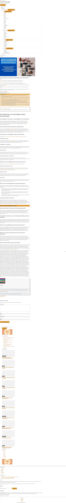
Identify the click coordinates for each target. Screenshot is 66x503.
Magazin (2, 7)
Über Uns (22, 499)
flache (12, 290)
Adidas (5, 49)
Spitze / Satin (6, 36)
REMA (5, 51)
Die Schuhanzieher (6, 52)
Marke (4, 454)
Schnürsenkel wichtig (13, 128)
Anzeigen (8, 92)
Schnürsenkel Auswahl (4, 9)
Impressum (22, 497)
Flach (5, 32)
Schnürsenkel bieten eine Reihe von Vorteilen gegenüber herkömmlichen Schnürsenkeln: (16, 136)
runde (9, 290)
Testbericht (4, 456)
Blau (4, 13)
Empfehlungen (3, 8)
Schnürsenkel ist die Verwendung (14, 140)
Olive (5, 20)
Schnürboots (5, 44)
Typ (1, 473)
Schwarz (5, 24)
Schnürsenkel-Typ (5, 30)
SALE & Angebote (3, 6)
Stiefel (5, 46)
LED (4, 37)
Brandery (5, 50)
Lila (4, 19)
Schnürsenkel (1, 80)
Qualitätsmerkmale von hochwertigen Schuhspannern (7, 477)
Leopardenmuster (6, 18)
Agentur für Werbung (6, 495)
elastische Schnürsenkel (6, 290)
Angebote (2, 468)
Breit (4, 31)
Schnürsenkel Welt (5, 1)
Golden (5, 16)
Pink (4, 22)
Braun (5, 14)
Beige (5, 12)
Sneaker (5, 45)
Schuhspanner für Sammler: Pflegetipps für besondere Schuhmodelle (9, 476)
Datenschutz (22, 498)
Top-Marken (4, 48)
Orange (5, 21)
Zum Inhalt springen (2, 0)
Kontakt (22, 500)
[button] (1, 56)
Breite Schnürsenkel (2, 83)
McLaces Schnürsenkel (7, 53)
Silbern (5, 26)
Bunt (4, 15)
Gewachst (5, 33)
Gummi (5, 34)
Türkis (5, 27)
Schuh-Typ (4, 39)
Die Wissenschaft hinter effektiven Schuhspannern (7, 478)
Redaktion (1, 285)
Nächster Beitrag (2, 296)
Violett (5, 28)
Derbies (5, 43)
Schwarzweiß (6, 25)
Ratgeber (4, 455)
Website (1, 318)
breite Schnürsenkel (6, 95)
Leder (5, 38)
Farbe (3, 11)
